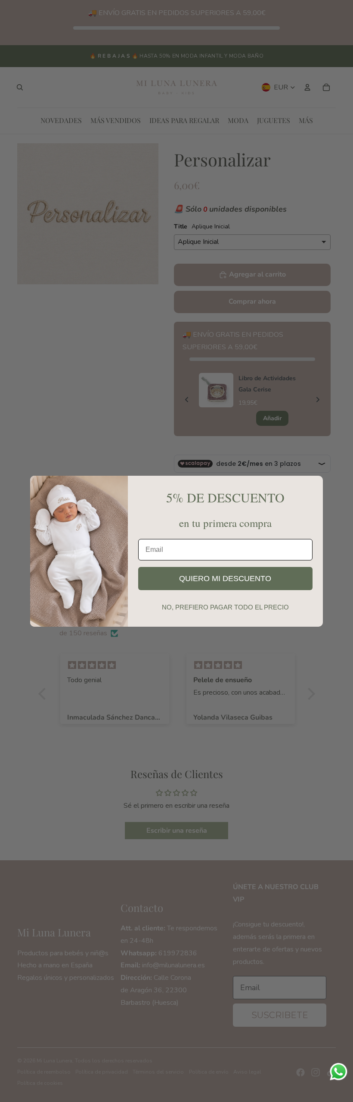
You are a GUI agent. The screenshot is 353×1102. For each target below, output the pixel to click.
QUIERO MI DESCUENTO (225, 578)
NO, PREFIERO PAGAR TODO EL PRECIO (225, 607)
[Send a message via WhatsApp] (338, 1072)
